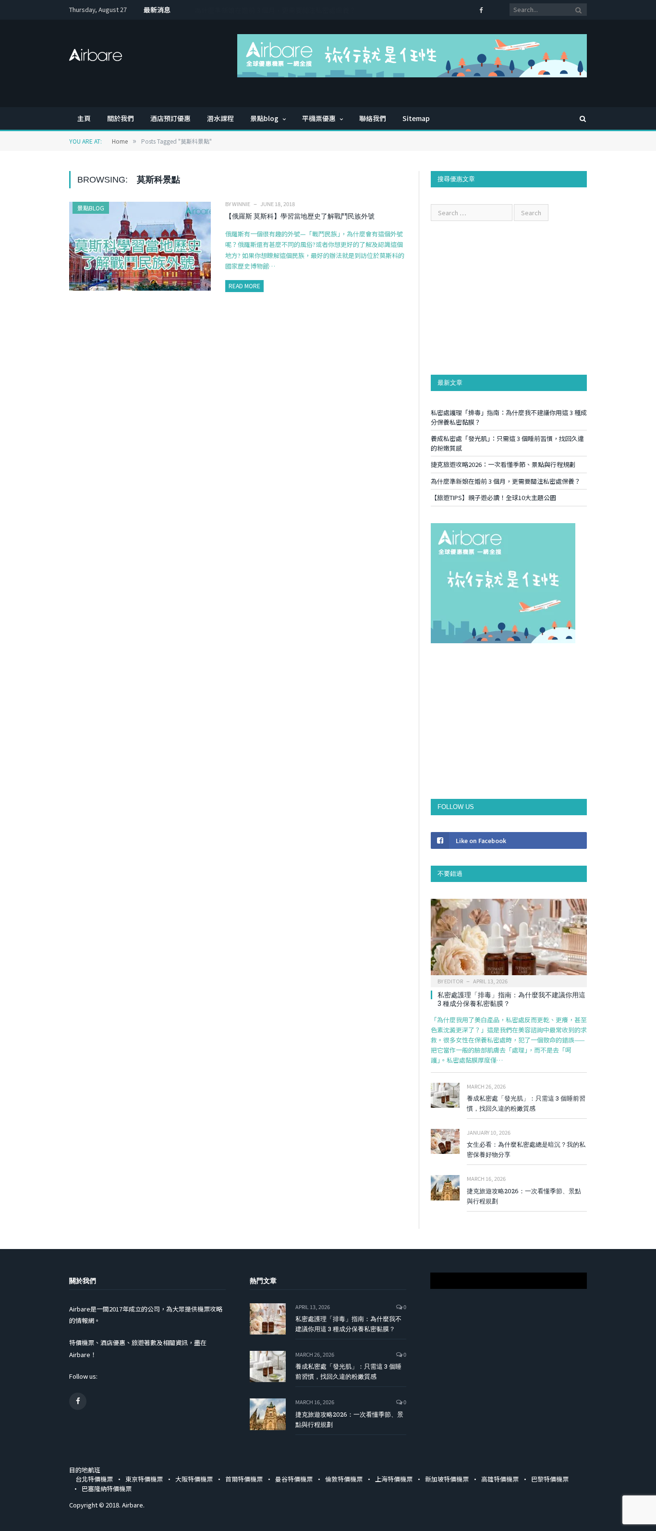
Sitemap (416, 118)
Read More (244, 286)
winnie (241, 204)
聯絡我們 (372, 118)
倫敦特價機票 (344, 1478)
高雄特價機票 (500, 1478)
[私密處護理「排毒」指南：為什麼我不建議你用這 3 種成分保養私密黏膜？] (509, 940)
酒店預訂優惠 (170, 118)
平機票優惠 (319, 118)
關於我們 (120, 118)
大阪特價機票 (194, 1478)
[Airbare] (95, 52)
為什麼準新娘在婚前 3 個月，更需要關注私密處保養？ (275, 10)
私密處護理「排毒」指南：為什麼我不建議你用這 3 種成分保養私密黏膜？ (511, 999)
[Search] (578, 118)
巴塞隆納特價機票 (107, 1488)
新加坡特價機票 (447, 1478)
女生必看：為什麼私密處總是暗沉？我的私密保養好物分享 (526, 1149)
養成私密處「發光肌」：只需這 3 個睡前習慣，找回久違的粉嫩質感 (526, 1103)
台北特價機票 (94, 1478)
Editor (453, 981)
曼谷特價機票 (294, 1478)
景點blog (264, 118)
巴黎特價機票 (550, 1478)
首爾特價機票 (244, 1478)
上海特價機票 (394, 1478)
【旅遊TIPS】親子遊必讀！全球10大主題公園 (493, 497)
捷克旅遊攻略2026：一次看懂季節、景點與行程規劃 (503, 464)
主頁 (84, 118)
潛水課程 (220, 118)
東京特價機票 (144, 1478)
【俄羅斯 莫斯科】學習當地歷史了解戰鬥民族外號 (300, 215)
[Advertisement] (509, 298)
